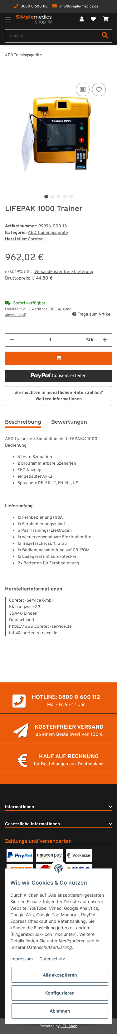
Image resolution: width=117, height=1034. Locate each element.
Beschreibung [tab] (23, 422)
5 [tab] (71, 196)
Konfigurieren (60, 992)
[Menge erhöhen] (105, 340)
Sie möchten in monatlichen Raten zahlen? (58, 396)
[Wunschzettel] (93, 19)
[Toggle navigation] (8, 16)
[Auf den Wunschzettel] (99, 89)
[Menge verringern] (12, 340)
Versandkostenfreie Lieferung (63, 272)
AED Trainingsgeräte (48, 232)
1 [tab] (46, 196)
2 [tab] (52, 196)
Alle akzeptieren (60, 974)
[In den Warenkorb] (10, 74)
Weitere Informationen (59, 399)
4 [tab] (65, 196)
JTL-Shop (69, 1026)
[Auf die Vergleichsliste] (83, 89)
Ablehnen (60, 1011)
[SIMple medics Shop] (33, 20)
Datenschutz (52, 958)
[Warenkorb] (106, 19)
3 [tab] (59, 196)
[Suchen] (105, 36)
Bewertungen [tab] (69, 422)
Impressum (21, 958)
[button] (81, 19)
